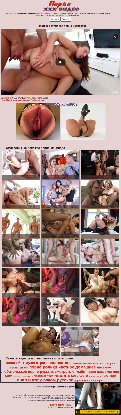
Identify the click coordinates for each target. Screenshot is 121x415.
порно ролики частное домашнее (62, 367)
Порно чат (66, 19)
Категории (55, 19)
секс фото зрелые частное (93, 376)
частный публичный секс (52, 375)
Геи (32, 100)
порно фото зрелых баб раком (85, 363)
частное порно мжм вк (23, 376)
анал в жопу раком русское (45, 380)
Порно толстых (13, 100)
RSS (68, 405)
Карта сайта (57, 405)
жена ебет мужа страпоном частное (38, 363)
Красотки (25, 100)
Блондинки (39, 100)
